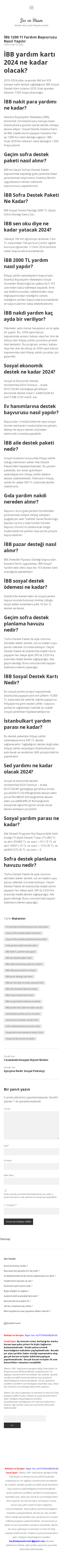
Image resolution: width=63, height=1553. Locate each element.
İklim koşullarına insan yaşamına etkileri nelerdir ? (27, 1311)
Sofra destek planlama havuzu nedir (23, 1026)
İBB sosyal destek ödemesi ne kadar (23, 1001)
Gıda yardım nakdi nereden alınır (21, 945)
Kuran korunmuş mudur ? (16, 1265)
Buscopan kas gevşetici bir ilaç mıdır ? (22, 1270)
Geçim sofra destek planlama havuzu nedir (26, 939)
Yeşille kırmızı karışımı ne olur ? (18, 1281)
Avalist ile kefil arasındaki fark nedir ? (21, 1296)
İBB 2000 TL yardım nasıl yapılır (20, 951)
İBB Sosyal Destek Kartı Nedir (19, 995)
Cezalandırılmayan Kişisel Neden (26, 1060)
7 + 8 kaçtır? (10, 1205)
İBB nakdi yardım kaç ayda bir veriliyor (24, 964)
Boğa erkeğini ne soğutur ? (16, 1291)
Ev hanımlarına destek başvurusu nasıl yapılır (27, 926)
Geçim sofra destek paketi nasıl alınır (23, 933)
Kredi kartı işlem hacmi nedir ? (18, 1286)
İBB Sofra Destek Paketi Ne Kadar (21, 989)
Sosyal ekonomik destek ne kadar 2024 (24, 1032)
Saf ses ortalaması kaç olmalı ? (18, 1306)
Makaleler (19, 918)
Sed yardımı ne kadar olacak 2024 (22, 1020)
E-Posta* (8, 1160)
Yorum (7, 1108)
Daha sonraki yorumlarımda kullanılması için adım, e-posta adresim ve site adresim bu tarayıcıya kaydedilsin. (30, 1196)
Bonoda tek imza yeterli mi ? (17, 1301)
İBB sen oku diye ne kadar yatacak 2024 (24, 982)
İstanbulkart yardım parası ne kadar (23, 1013)
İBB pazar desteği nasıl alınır (19, 976)
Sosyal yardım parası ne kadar (20, 1038)
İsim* (6, 1145)
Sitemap (5, 1239)
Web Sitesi (9, 1175)
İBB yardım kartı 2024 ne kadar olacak (24, 1007)
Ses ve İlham (31, 20)
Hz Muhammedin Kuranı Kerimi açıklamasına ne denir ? (30, 1275)
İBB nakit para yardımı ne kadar (21, 970)
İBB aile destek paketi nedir (19, 957)
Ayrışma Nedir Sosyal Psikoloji (24, 1071)
